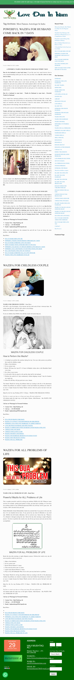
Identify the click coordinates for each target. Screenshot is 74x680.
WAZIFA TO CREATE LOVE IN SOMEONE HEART (62, 208)
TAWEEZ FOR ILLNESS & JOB (13, 431)
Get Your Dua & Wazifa (57, 651)
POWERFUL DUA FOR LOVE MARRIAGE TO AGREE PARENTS (23, 423)
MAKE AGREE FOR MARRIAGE (60, 91)
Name (52, 642)
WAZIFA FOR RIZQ (60, 121)
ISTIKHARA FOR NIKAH (61, 168)
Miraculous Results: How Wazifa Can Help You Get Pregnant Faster (63, 28)
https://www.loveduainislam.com (39, 658)
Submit (53, 674)
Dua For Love (58, 228)
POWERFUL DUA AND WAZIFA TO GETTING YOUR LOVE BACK (23, 249)
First (51, 647)
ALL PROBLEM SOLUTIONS (62, 163)
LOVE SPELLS (58, 103)
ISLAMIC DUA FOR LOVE (61, 173)
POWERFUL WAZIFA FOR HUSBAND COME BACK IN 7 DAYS (27, 31)
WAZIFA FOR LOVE (60, 117)
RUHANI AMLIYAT (60, 145)
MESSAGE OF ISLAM (60, 101)
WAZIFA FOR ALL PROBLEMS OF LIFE (16, 633)
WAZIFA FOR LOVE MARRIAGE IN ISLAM (17, 255)
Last (57, 647)
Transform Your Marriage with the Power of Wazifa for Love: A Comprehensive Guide (62, 34)
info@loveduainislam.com (36, 663)
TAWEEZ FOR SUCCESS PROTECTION (61, 195)
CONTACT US (58, 149)
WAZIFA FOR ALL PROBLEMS (13, 439)
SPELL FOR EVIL (59, 137)
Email (52, 658)
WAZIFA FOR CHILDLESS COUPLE (26, 265)
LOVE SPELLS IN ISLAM (61, 94)
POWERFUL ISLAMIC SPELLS (62, 130)
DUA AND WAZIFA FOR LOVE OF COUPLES (17, 251)
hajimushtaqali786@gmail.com (38, 668)
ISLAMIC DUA (58, 106)
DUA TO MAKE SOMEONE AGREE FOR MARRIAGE (61, 219)
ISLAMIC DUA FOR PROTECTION (60, 182)
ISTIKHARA (58, 78)
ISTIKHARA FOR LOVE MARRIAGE (61, 82)
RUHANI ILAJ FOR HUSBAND (62, 147)
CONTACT (57, 226)
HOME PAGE (58, 87)
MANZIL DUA (58, 96)
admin (17, 65)
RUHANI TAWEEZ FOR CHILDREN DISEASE (61, 187)
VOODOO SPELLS (59, 135)
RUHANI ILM (58, 140)
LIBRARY (57, 99)
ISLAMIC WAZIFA (59, 85)
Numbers (53, 666)
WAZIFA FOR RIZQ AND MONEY (14, 433)
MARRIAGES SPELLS (60, 133)
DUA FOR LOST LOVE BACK (62, 215)
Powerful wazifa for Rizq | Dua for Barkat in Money (62, 39)
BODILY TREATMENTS (61, 152)
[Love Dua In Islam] (10, 14)
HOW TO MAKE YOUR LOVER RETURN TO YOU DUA (20, 245)
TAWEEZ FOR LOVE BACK (12, 429)
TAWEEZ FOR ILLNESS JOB (62, 198)
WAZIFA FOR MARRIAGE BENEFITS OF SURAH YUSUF (21, 435)
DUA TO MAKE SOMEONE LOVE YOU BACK (18, 243)
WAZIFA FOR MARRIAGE (61, 119)
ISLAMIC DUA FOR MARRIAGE (60, 176)
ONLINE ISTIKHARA (60, 165)
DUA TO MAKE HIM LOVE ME (14, 238)
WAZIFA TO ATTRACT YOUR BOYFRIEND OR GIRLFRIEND (22, 421)
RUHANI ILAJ (58, 142)
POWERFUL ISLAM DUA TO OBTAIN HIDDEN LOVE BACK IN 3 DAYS (25, 247)
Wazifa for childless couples (61, 170)
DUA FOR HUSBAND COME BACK (14, 419)
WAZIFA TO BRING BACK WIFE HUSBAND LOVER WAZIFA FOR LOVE (25, 427)
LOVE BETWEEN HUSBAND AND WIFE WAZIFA (19, 425)
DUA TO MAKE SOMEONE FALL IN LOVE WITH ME (20, 253)
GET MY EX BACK (59, 161)
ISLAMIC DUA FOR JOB (61, 179)
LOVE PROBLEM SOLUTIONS (62, 158)
